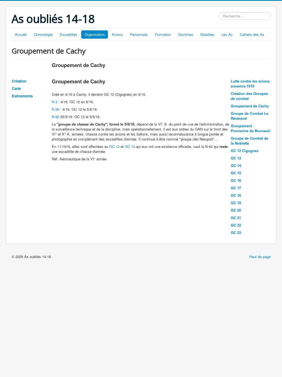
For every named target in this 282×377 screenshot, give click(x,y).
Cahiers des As (252, 34)
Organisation (95, 34)
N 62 (55, 116)
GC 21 (236, 217)
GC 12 (114, 146)
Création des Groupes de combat (249, 96)
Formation (163, 34)
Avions (117, 34)
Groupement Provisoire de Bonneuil (250, 128)
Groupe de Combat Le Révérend (249, 116)
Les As (227, 34)
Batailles (207, 34)
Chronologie (43, 34)
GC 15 (236, 173)
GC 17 (236, 187)
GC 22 (236, 225)
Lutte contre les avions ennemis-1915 (250, 83)
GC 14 (236, 165)
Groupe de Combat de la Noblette (249, 141)
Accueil (21, 34)
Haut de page (259, 256)
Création (19, 81)
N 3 (54, 101)
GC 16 (236, 180)
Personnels (139, 34)
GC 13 (130, 146)
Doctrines (185, 34)
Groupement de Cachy (250, 105)
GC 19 (236, 202)
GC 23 (236, 232)
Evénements (22, 96)
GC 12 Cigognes (244, 150)
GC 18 (236, 195)
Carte (16, 88)
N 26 (55, 109)
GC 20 (236, 210)
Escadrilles (68, 34)
